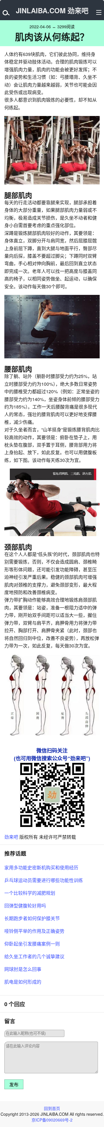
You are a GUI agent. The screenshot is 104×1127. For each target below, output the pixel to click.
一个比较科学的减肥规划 (29, 893)
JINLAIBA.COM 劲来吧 (52, 10)
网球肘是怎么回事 (22, 969)
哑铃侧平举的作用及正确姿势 (34, 931)
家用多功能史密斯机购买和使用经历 (41, 867)
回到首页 (52, 1108)
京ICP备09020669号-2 (52, 1120)
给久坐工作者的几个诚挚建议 (34, 956)
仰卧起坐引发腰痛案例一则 (32, 943)
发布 (13, 1084)
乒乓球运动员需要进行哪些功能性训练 (43, 880)
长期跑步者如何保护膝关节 (32, 918)
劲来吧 (11, 837)
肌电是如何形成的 (22, 981)
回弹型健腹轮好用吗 (25, 905)
